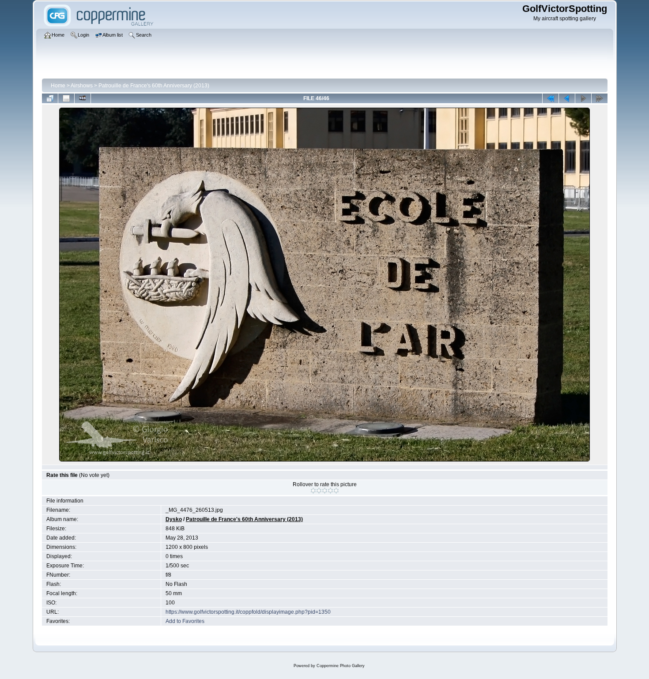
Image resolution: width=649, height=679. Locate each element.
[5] (336, 491)
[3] (325, 491)
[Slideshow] (83, 98)
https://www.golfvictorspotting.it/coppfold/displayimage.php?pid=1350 (248, 612)
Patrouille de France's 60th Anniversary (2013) (153, 86)
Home (58, 86)
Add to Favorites (185, 621)
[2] (319, 491)
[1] (313, 491)
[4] (330, 491)
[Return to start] (550, 98)
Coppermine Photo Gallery (341, 666)
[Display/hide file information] (66, 98)
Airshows (82, 86)
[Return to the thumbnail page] (50, 98)
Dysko (174, 519)
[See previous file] (567, 98)
